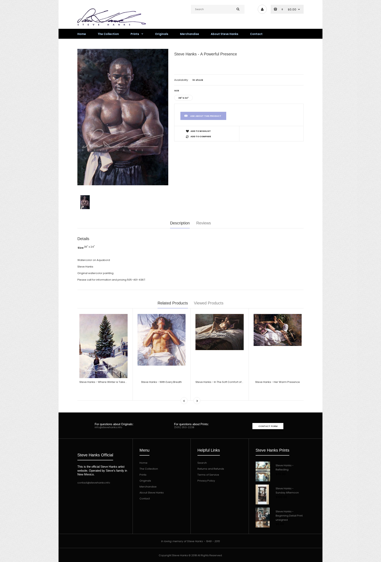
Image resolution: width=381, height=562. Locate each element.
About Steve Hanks (152, 492)
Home (143, 463)
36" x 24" (183, 97)
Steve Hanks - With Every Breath (161, 382)
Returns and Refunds (210, 469)
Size (176, 90)
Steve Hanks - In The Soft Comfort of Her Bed (223, 382)
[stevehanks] (113, 26)
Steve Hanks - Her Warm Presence (277, 382)
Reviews (203, 223)
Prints (143, 475)
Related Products (173, 303)
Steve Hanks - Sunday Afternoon (287, 490)
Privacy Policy (206, 481)
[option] (122, 117)
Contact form (267, 426)
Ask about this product (205, 116)
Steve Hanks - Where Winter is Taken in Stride (108, 382)
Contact (145, 498)
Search (202, 463)
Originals (145, 481)
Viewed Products (208, 303)
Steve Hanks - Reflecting (284, 467)
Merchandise (148, 487)
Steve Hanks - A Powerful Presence (205, 54)
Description (180, 223)
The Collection (149, 469)
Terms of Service (208, 475)
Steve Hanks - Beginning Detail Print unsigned (289, 516)
